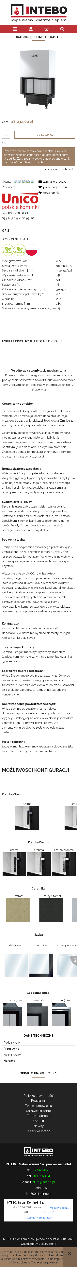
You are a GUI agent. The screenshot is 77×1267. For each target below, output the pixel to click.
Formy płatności (38, 1116)
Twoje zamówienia (38, 1106)
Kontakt (38, 1121)
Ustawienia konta (38, 1111)
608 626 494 (41, 1176)
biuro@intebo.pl (43, 1182)
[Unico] (20, 199)
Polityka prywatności (39, 1096)
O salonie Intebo (38, 1131)
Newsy (39, 1126)
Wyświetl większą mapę (39, 1217)
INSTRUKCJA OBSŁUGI (48, 341)
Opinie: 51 (49, 1212)
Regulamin (38, 1100)
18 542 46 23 (41, 1170)
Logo (38, 1151)
